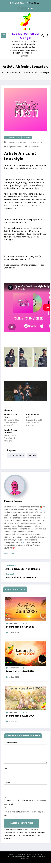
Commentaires (10, 743)
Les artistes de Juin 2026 (20, 626)
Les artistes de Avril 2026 (20, 715)
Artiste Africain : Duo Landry (20, 577)
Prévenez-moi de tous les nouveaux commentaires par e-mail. (25, 802)
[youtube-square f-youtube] (22, 8)
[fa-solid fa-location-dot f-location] (29, 8)
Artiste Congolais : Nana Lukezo (22, 568)
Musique (27, 137)
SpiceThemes (25, 859)
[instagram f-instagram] (25, 8)
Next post (9, 574)
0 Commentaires (34, 147)
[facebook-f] (19, 8)
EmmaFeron (37, 142)
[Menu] (3, 35)
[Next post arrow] (45, 577)
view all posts (9, 554)
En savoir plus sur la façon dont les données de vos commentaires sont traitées (24, 835)
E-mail (7, 782)
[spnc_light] (47, 36)
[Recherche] (43, 35)
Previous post (11, 565)
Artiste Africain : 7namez (11, 431)
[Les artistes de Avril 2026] (25, 698)
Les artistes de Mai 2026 (20, 671)
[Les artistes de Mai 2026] (25, 653)
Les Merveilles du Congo (25, 36)
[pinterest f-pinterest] (32, 8)
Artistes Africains (13, 137)
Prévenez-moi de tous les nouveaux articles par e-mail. (25, 814)
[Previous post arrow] (45, 567)
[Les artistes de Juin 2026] (25, 609)
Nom (6, 768)
